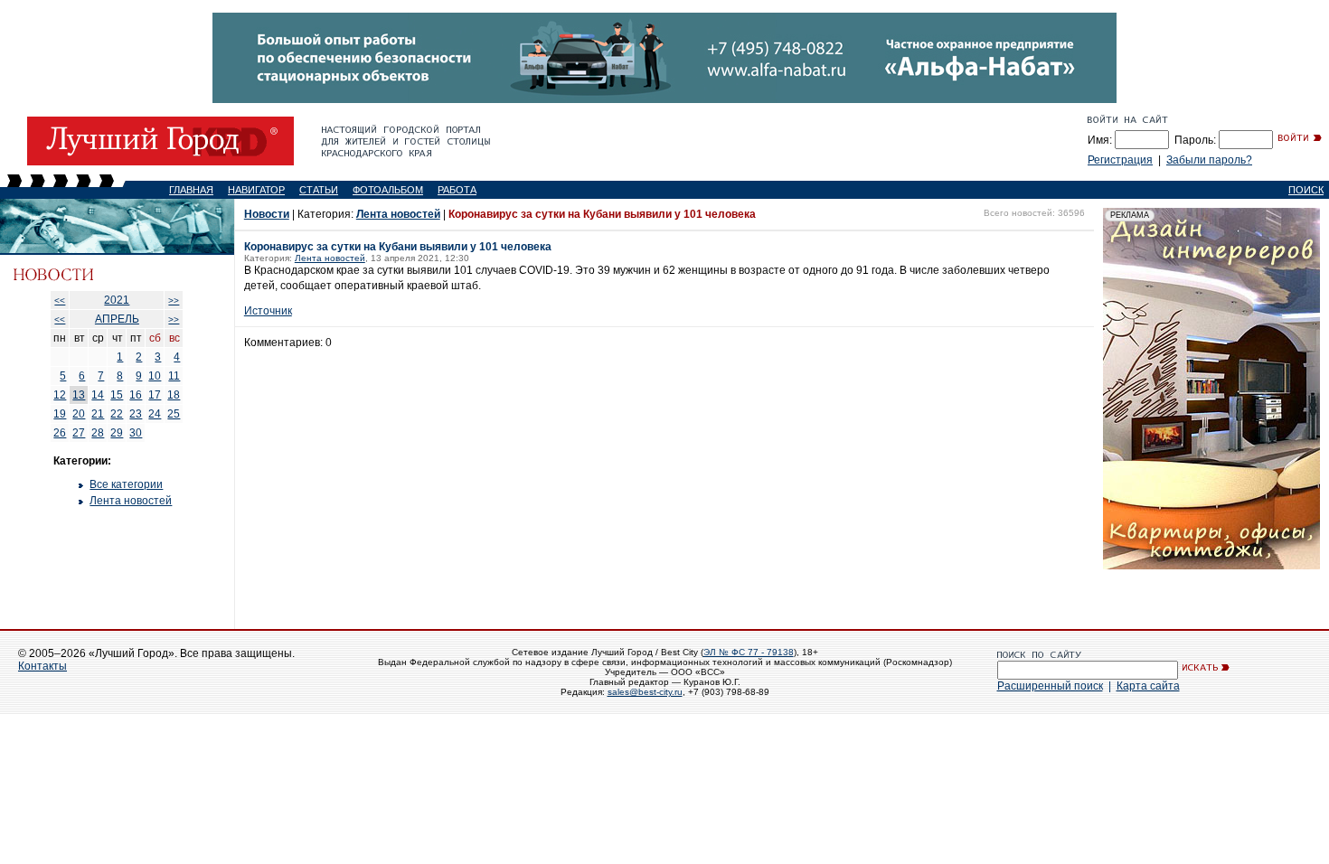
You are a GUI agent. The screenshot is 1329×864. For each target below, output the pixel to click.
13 (78, 395)
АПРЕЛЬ (117, 319)
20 (78, 414)
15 (116, 395)
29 (116, 433)
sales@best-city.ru (645, 692)
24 (154, 414)
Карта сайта (1148, 686)
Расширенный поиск (1050, 686)
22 (116, 414)
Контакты (42, 666)
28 (97, 433)
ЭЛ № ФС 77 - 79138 (748, 652)
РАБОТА (457, 189)
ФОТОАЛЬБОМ (388, 189)
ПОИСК (1306, 189)
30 (135, 433)
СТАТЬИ (318, 189)
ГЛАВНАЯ (191, 189)
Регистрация (1120, 160)
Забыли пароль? (1209, 160)
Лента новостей (131, 500)
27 (78, 433)
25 (173, 414)
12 (59, 395)
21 (97, 414)
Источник (268, 311)
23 (135, 414)
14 (97, 395)
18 (173, 395)
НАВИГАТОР (256, 189)
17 (154, 395)
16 (135, 395)
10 (154, 376)
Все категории (126, 484)
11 (174, 376)
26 (59, 433)
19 (59, 414)
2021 (116, 300)
